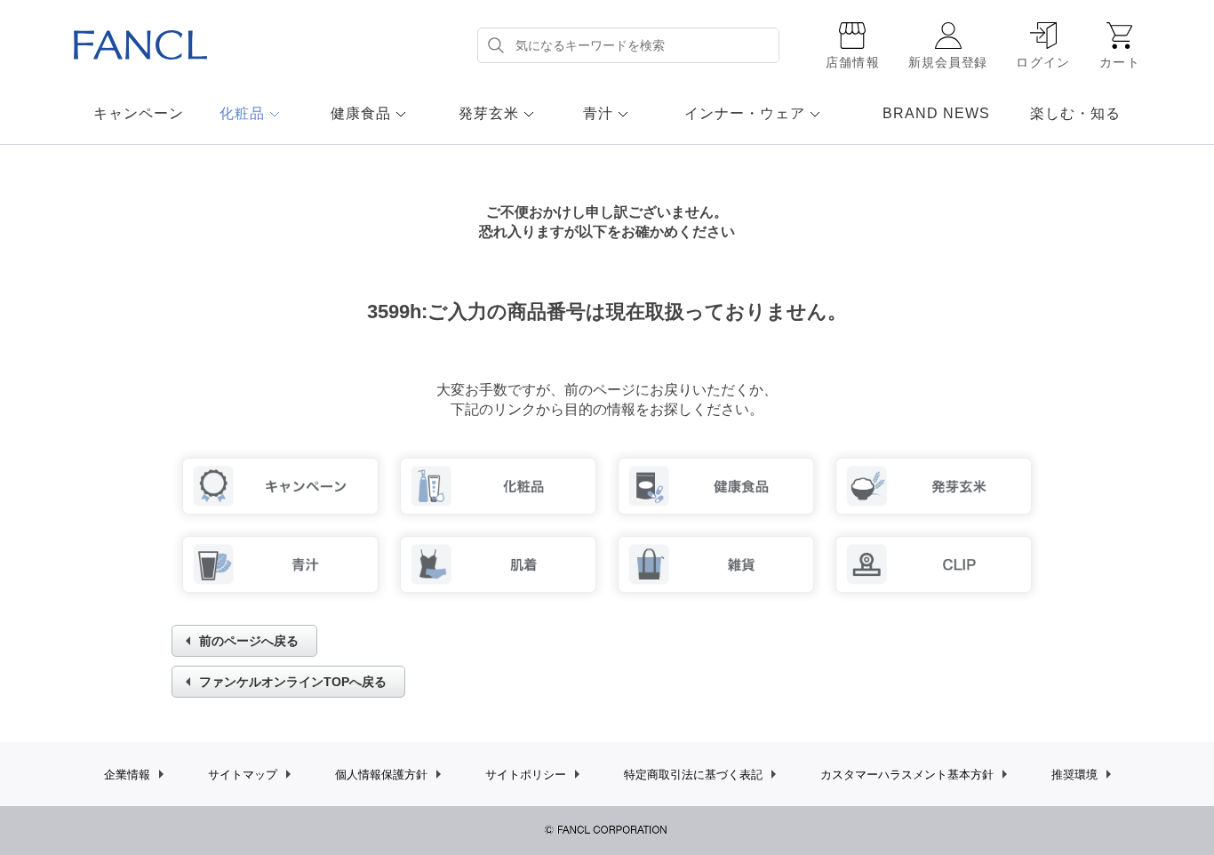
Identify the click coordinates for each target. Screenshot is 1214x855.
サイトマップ (242, 774)
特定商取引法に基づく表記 (693, 774)
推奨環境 (1074, 774)
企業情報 (127, 774)
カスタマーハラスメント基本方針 (907, 774)
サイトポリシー (525, 774)
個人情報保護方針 (381, 774)
